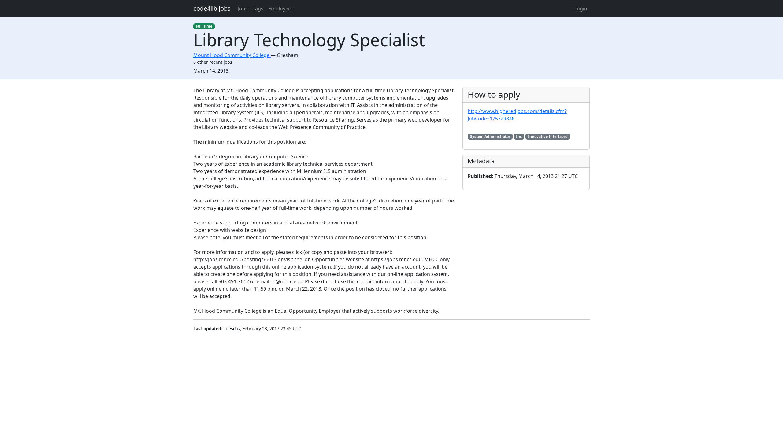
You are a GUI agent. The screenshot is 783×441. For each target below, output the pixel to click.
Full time (204, 26)
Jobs (243, 8)
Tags (258, 8)
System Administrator (490, 136)
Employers (280, 8)
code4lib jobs (212, 8)
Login (580, 8)
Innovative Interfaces (547, 136)
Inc (519, 136)
